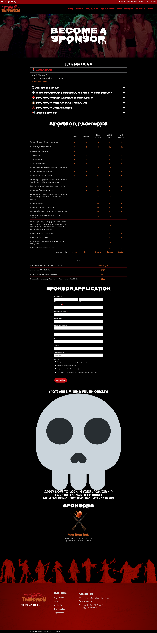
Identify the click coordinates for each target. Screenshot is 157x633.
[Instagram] (5, 2)
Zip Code (57, 345)
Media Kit (58, 605)
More (150, 9)
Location (128, 9)
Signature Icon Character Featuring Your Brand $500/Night (72, 362)
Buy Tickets (59, 598)
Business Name (58, 318)
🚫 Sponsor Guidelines (52, 108)
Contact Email (58, 305)
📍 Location (42, 70)
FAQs (119, 9)
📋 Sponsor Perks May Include (59, 103)
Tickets (79, 9)
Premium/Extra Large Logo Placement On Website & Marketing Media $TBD (77, 372)
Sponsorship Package (60, 352)
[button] (78, 69)
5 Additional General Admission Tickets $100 (69, 369)
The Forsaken (108, 9)
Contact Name (58, 296)
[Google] (15, 2)
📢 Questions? (44, 113)
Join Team (140, 9)
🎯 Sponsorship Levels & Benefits (62, 98)
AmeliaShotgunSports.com (43, 81)
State (56, 339)
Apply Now (60, 380)
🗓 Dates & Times (45, 88)
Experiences (92, 9)
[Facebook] (2, 2)
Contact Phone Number (61, 311)
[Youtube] (12, 2)
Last (80, 301)
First (55, 301)
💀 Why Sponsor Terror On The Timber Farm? (72, 93)
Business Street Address (61, 325)
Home (71, 9)
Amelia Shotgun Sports (78, 535)
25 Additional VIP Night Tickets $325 (66, 365)
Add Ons (56, 359)
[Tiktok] (9, 2)
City (55, 332)
